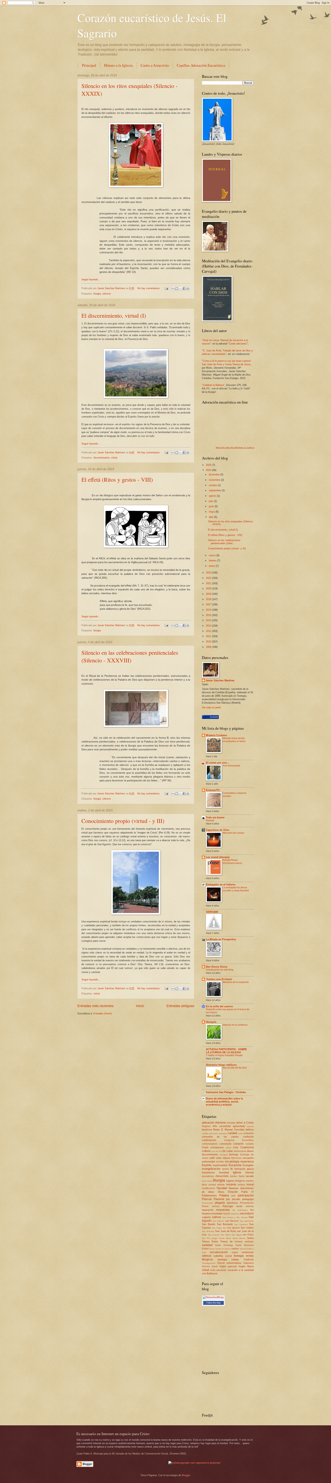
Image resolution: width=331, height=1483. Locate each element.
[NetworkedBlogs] (213, 1297)
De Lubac (227, 1151)
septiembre (215, 490)
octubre (213, 485)
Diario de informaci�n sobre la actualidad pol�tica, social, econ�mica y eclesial (224, 1101)
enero (212, 565)
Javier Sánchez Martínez (220, 680)
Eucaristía (235, 1165)
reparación (207, 1209)
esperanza (247, 1161)
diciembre (214, 474)
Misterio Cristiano (216, 735)
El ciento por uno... (217, 762)
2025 (209, 464)
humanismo (208, 1172)
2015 (209, 615)
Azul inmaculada (231, 765)
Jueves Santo (237, 1176)
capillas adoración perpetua (214, 1133)
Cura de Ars (216, 1151)
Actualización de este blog (219, 969)
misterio (231, 1184)
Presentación (247, 1203)
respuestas (223, 1209)
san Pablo (248, 1235)
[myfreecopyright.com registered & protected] (194, 1462)
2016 (209, 609)
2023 (209, 572)
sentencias (248, 1252)
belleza (250, 1129)
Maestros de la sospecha (236, 982)
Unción (221, 1263)
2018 (209, 599)
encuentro (248, 1158)
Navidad (222, 1188)
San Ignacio (233, 1228)
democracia (240, 1151)
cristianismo (217, 1147)
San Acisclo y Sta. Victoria (234, 1217)
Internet (249, 1172)
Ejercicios (236, 1158)
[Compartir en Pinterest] (188, 288)
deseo (250, 1151)
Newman (233, 1188)
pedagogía (248, 1199)
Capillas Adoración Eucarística (201, 65)
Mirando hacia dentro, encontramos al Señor (234, 740)
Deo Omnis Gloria (216, 966)
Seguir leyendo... (90, 279)
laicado (250, 1176)
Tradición (248, 1259)
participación (246, 1195)
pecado (236, 1199)
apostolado (239, 1126)
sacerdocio (247, 1213)
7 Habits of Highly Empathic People (224, 1055)
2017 (209, 604)
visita (212, 1270)
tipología (222, 1259)
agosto (213, 495)
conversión (225, 1143)
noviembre (215, 479)
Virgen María (246, 1266)
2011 (209, 636)
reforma (250, 1206)
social (228, 1255)
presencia (232, 1202)
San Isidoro (247, 1227)
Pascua (206, 1199)
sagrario (206, 1217)
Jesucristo (221, 1176)
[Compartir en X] (180, 288)
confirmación (209, 1140)
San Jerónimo (208, 1231)
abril (211, 517)
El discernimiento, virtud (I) (113, 315)
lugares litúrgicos (235, 1180)
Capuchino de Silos (217, 829)
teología (239, 1255)
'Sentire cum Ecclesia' (219, 979)
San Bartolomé (247, 1221)
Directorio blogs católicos (221, 1064)
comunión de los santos (220, 1136)
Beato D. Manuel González (228, 1129)
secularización (219, 1252)
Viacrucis (248, 1263)
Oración (233, 1191)
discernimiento (101, 457)
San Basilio (208, 1224)
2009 (209, 647)
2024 (209, 470)
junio (212, 506)
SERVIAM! (212, 911)
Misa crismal (209, 1185)
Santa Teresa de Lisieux (227, 1241)
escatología (232, 1161)
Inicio (140, 1006)
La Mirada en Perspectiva (221, 939)
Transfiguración (208, 1263)
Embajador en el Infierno (220, 884)
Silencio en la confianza (235, 1025)
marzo (212, 555)
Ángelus (206, 1126)
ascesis (250, 1126)
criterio (228, 1148)
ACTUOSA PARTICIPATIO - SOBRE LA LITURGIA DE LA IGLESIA (226, 1051)
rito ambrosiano (240, 1210)
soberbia (218, 1255)
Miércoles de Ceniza (233, 833)
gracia (250, 1168)
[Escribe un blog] (177, 288)
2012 (209, 631)
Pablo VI (247, 1191)
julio (211, 501)
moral (250, 1184)
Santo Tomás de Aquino (220, 1249)
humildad (224, 1172)
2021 (209, 583)
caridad (232, 1133)
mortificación (208, 1188)
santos (235, 1248)
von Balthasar (209, 1273)
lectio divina (207, 1181)
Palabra (224, 1195)
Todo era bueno (215, 817)
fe (231, 1168)
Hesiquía (211, 1021)
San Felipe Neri (219, 1228)
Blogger (186, 1475)
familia (225, 1169)
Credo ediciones (238, 343)
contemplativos (210, 1144)
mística (241, 1185)
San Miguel (237, 1235)
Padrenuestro (209, 1195)
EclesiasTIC (213, 790)
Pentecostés (207, 1203)
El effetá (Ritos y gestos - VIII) (117, 479)
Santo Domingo (224, 1245)
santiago (249, 1241)
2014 (209, 620)
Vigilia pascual (228, 1266)
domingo (233, 1154)
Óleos (221, 1191)
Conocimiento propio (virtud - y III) (122, 820)
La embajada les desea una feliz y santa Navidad (236, 889)
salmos (216, 1217)
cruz (235, 1147)
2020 (209, 588)
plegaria (220, 1202)
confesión (248, 1136)
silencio (106, 293)
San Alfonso (218, 1221)
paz (228, 1199)
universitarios (234, 1263)
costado (249, 1144)
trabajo (235, 1259)
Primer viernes (211, 1206)
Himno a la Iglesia (118, 65)
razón (239, 1206)
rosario (226, 1213)
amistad (231, 1123)
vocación (221, 1270)
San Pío (206, 1238)
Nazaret (210, 820)
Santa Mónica (239, 1238)
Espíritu (206, 1165)
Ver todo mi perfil (211, 707)
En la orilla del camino (219, 1006)
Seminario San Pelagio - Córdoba (226, 1092)
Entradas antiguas (180, 1006)
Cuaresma (247, 1147)
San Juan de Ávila (225, 1231)
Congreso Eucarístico (239, 1140)
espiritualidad (220, 1165)
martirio (250, 1181)
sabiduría (235, 1214)
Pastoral (219, 1199)
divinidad (224, 1155)
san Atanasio (232, 1221)
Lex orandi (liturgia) (217, 857)
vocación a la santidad (241, 1270)
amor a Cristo (245, 1122)
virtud (114, 457)
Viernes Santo (210, 1266)
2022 (209, 578)
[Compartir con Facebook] (184, 288)
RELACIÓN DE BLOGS (235, 1067)
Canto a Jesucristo (155, 65)
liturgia (97, 293)
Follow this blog (213, 1303)
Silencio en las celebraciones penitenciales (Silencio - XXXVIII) (129, 656)
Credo (205, 1147)
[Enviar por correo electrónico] (173, 288)
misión (220, 1184)
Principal (89, 65)
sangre (214, 1238)
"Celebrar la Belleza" (213, 385)
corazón (238, 1143)
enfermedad (208, 1161)
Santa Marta (225, 1238)
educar (226, 1158)
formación (239, 1168)
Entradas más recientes (95, 1006)
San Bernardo (225, 1224)
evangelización (211, 1168)
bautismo (207, 1129)
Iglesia (237, 1172)
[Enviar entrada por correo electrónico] (166, 288)
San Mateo (226, 1235)
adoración (208, 1122)
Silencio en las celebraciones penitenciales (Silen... (224, 542)
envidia (220, 1162)
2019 (209, 593)
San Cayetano (241, 1224)
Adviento (220, 1122)
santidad (207, 1245)
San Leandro (214, 1235)
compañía (248, 1133)
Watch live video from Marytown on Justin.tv (235, 447)
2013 (209, 625)
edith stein (216, 1158)
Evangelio (248, 1165)
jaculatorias (208, 1176)
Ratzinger (228, 1206)
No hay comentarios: (149, 288)
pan (233, 1195)
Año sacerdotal (222, 1126)
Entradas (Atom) (102, 1013)
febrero (213, 560)
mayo (212, 511)
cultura (206, 1150)
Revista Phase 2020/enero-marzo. (233, 862)
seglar (235, 1252)
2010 (209, 641)
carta (240, 1133)
